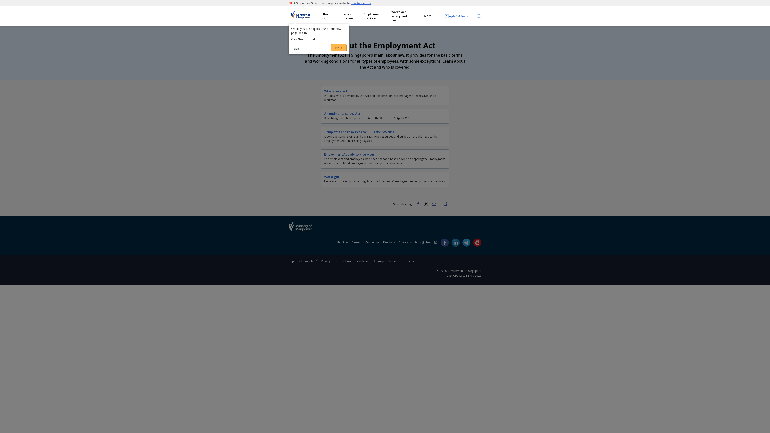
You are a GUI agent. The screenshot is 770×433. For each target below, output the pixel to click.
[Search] (478, 16)
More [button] (427, 16)
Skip (296, 48)
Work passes (348, 16)
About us (326, 16)
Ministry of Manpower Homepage (305, 16)
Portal (459, 16)
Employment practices (373, 16)
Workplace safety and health (399, 16)
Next (338, 48)
